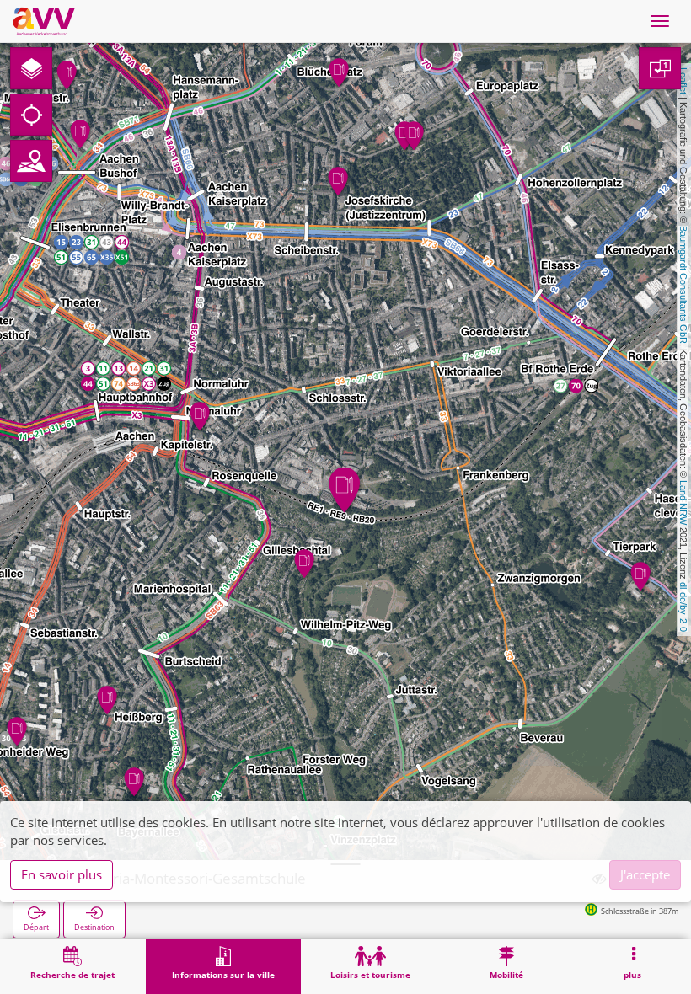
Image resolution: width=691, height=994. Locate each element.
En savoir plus (61, 874)
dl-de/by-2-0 (683, 607)
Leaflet (683, 80)
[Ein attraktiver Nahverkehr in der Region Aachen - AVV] (44, 21)
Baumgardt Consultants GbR (683, 285)
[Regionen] (31, 161)
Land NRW (683, 502)
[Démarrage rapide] (31, 68)
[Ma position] (31, 115)
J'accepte (645, 874)
